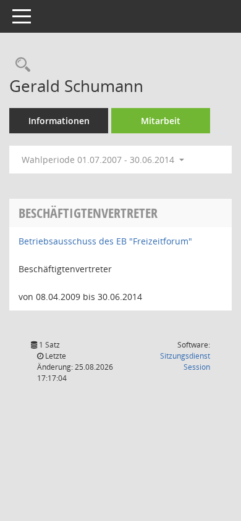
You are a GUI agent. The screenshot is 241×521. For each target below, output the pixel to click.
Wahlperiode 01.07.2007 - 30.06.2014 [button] (99, 159)
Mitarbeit (160, 121)
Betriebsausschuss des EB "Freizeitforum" (105, 241)
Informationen (59, 121)
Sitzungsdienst (185, 361)
